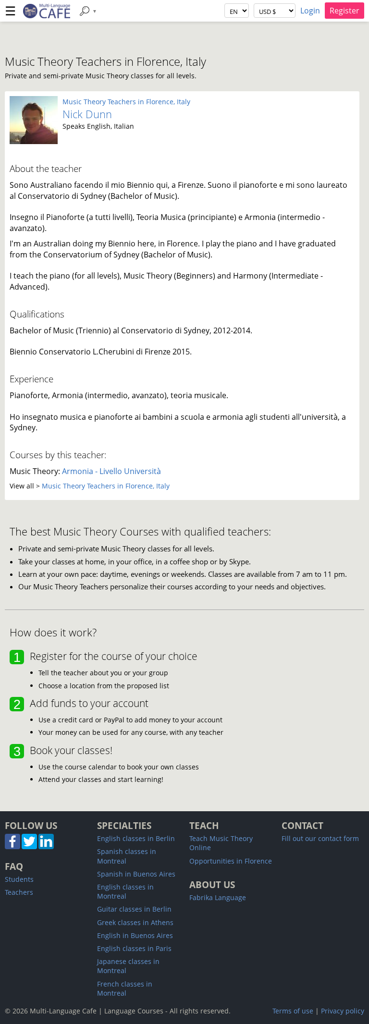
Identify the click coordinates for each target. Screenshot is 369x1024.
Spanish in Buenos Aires (136, 873)
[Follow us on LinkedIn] (46, 846)
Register (344, 10)
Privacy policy (342, 1010)
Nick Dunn (87, 114)
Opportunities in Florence (230, 861)
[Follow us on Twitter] (29, 846)
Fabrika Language (217, 897)
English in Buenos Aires (135, 935)
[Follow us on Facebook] (12, 846)
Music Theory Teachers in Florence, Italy (126, 101)
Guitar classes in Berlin (134, 909)
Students (19, 879)
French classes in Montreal (124, 988)
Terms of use (292, 1010)
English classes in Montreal (125, 891)
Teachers (19, 892)
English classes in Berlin (136, 838)
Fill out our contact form (320, 838)
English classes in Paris (134, 948)
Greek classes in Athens (135, 922)
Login (310, 10)
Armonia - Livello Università (111, 471)
